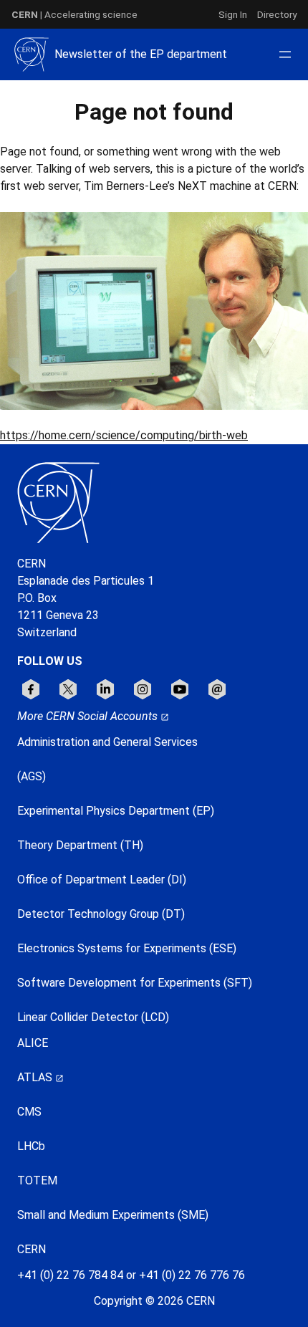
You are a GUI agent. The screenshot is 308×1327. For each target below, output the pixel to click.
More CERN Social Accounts (88, 716)
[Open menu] (285, 54)
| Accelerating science (74, 14)
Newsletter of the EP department (140, 54)
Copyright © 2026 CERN (154, 1301)
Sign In (232, 14)
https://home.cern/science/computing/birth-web (124, 435)
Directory (277, 14)
